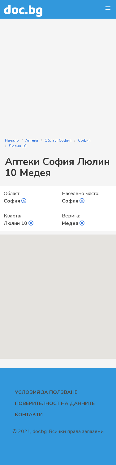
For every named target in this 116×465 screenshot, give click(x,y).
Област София (58, 140)
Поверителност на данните (55, 403)
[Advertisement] (58, 74)
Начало (12, 140)
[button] (108, 8)
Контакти (29, 414)
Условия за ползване (46, 392)
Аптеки (31, 140)
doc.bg (23, 9)
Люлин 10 (17, 146)
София (84, 140)
